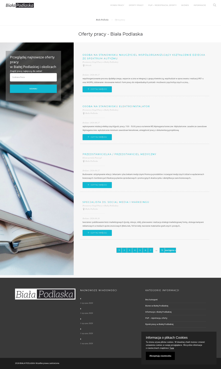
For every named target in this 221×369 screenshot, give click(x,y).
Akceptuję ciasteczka (160, 356)
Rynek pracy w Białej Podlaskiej (159, 324)
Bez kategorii (151, 299)
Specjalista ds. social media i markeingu (116, 202)
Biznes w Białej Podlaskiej (156, 306)
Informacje (200, 5)
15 (162, 250)
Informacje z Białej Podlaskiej (158, 312)
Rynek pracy (117, 5)
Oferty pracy (136, 5)
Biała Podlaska (102, 19)
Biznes (185, 5)
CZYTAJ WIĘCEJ (99, 89)
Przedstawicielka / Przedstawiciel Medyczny (119, 154)
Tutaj (172, 348)
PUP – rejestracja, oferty (162, 5)
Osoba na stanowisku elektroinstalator (116, 106)
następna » (170, 250)
